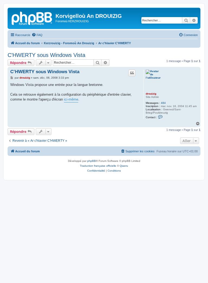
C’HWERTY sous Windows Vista (46, 55)
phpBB (91, 160)
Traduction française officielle (98, 165)
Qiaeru (124, 165)
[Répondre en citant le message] (131, 73)
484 (163, 102)
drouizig (151, 93)
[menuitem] (37, 35)
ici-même (71, 99)
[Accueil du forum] (32, 17)
